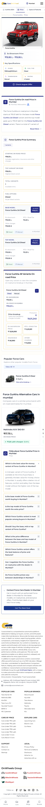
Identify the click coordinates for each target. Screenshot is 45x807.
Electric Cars (28, 723)
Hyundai (27, 697)
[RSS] (37, 790)
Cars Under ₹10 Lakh (8, 721)
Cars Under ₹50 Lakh (8, 732)
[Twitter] (21, 790)
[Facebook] (16, 790)
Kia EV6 (4, 700)
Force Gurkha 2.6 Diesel (15, 210)
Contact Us (5, 750)
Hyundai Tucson (7, 706)
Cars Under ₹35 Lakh (8, 729)
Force (9, 15)
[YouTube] (29, 790)
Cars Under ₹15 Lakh (8, 723)
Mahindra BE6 (6, 697)
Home (3, 15)
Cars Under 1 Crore (7, 735)
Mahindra (27, 703)
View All (9, 367)
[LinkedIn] (25, 790)
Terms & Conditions (31, 750)
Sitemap (4, 752)
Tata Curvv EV (6, 703)
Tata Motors (28, 700)
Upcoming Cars (29, 721)
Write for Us (28, 755)
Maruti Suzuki (29, 695)
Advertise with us (30, 758)
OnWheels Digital (26, 670)
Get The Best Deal (22, 608)
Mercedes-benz (29, 709)
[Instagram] (33, 790)
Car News (27, 726)
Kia (25, 711)
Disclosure (28, 752)
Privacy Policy (29, 747)
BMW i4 (4, 709)
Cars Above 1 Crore (7, 737)
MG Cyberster (6, 711)
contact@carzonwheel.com (13, 685)
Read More (34, 129)
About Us (4, 747)
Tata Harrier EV (6, 695)
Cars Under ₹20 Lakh (8, 726)
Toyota (26, 706)
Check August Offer (24, 84)
